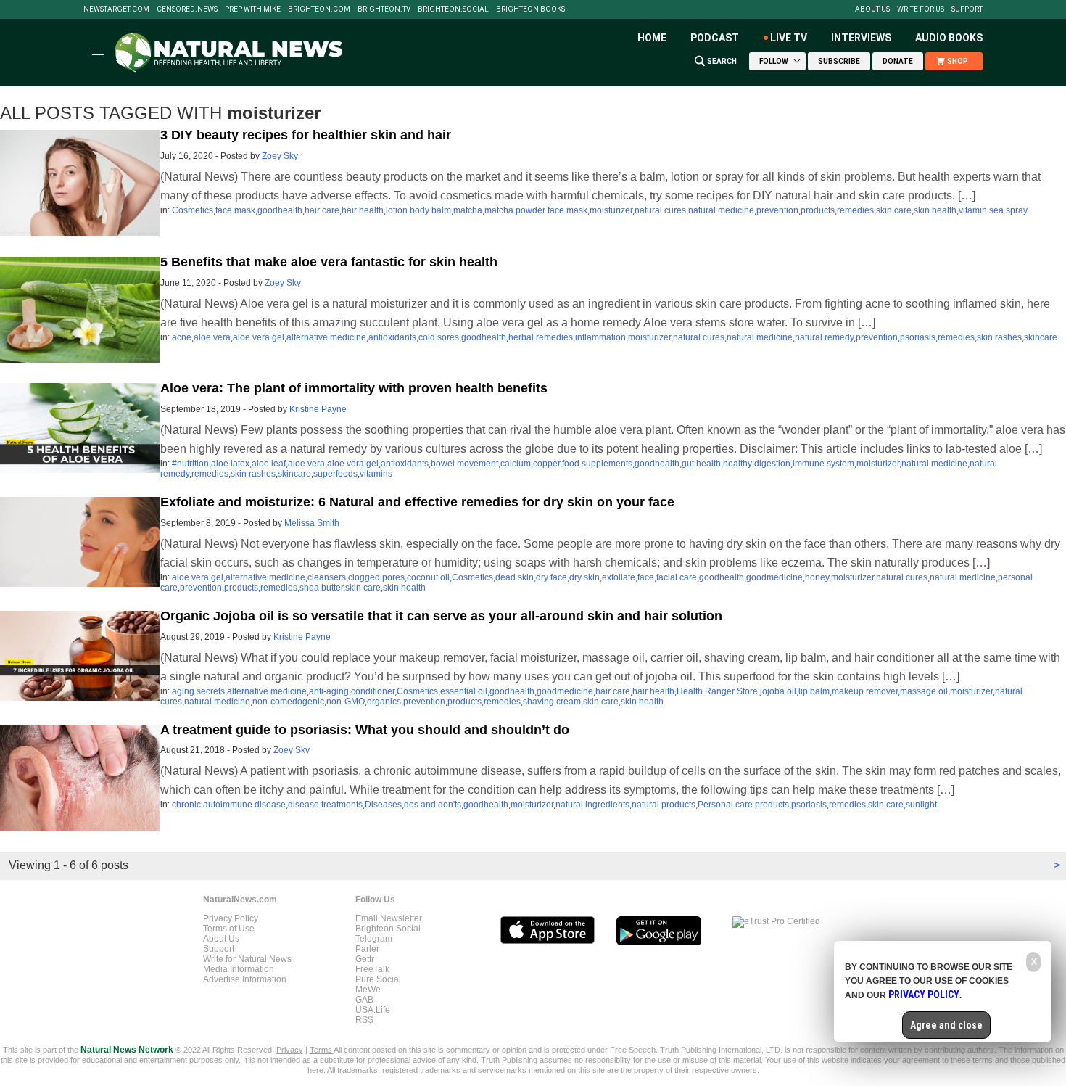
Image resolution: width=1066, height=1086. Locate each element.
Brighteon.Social (453, 9)
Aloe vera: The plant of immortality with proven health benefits (354, 388)
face (645, 577)
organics (384, 701)
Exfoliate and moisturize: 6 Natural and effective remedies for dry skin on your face (417, 502)
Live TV (788, 38)
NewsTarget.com (116, 9)
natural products (663, 804)
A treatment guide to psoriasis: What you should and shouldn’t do (364, 730)
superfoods (335, 474)
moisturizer (611, 210)
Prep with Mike (253, 9)
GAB (364, 1000)
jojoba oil (778, 691)
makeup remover (865, 691)
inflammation (600, 337)
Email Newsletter (388, 918)
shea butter (321, 588)
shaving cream (552, 701)
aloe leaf (269, 463)
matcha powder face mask (535, 210)
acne (181, 337)
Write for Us (920, 9)
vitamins (376, 474)
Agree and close (946, 1025)
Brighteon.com (319, 9)
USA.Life (372, 1010)
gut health (701, 463)
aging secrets (198, 691)
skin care (894, 210)
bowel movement (464, 463)
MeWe (368, 989)
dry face (551, 577)
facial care (676, 577)
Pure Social (378, 979)
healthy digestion (756, 463)
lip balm (814, 691)
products (818, 210)
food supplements (597, 463)
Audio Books (949, 38)
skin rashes (999, 337)
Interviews (861, 38)
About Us (872, 9)
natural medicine (721, 210)
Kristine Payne (318, 409)
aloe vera (212, 337)
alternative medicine (326, 337)
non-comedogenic (288, 701)
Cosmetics (192, 210)
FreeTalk (372, 969)
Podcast (714, 38)
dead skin (514, 577)
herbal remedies (540, 337)
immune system (823, 463)
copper (546, 463)
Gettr (364, 959)
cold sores (438, 337)
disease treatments (325, 804)
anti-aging (329, 691)
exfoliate (618, 577)
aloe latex (230, 463)
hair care (322, 210)
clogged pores (376, 577)
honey (817, 577)
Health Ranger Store (717, 691)
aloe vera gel (258, 337)
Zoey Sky (280, 156)
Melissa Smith (311, 523)
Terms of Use (229, 928)
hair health (363, 210)
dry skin (584, 577)
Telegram (373, 939)
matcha (467, 210)
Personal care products (743, 804)
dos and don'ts (432, 804)
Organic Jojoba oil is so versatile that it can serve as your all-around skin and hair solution (441, 616)
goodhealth (279, 210)
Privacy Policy (230, 918)
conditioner (372, 691)
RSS (364, 1020)
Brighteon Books (530, 9)
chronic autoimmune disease (229, 804)
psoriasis (917, 337)
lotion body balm (418, 210)
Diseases (383, 804)
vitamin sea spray (993, 210)
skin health (935, 210)
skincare (1040, 337)
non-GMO (345, 701)
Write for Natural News (247, 959)
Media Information (238, 969)
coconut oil (428, 577)
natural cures (660, 210)
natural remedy (824, 337)
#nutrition (190, 463)
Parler (367, 949)
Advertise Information (244, 979)
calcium (515, 463)
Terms (322, 1049)
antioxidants (392, 337)
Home (651, 38)
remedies (855, 210)
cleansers (326, 577)
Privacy (289, 1049)
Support (967, 9)
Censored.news (187, 9)
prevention (777, 210)
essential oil (463, 691)
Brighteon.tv (384, 9)
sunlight (921, 804)
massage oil (924, 691)
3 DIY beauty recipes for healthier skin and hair (305, 135)
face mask (235, 210)
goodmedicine (774, 577)
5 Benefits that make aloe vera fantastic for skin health (328, 262)
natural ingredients (592, 804)
